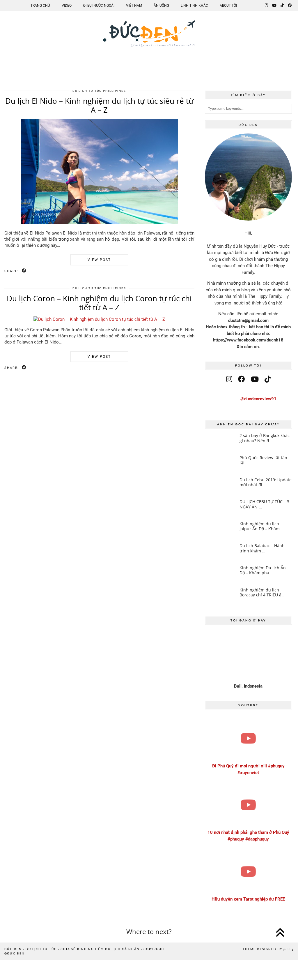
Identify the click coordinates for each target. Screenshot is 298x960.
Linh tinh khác (194, 5)
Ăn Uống (161, 5)
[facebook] (241, 379)
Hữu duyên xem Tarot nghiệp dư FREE (248, 899)
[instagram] (229, 379)
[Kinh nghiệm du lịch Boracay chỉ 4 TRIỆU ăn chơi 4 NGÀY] (220, 596)
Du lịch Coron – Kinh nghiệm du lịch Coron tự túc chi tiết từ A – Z (99, 303)
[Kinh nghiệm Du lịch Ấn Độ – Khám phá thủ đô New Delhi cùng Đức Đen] (220, 574)
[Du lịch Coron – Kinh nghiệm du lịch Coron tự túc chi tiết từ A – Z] (99, 319)
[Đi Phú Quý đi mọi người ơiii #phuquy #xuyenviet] (248, 738)
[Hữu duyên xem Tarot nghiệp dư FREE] (248, 871)
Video (67, 5)
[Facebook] (290, 5)
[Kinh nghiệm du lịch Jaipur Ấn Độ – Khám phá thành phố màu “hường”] (220, 530)
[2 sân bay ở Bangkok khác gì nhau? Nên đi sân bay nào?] (220, 442)
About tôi (228, 5)
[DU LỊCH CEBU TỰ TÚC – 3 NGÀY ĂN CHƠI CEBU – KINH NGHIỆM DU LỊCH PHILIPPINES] (220, 508)
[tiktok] (268, 379)
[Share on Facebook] (24, 270)
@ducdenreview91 (258, 398)
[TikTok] (282, 5)
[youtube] (255, 379)
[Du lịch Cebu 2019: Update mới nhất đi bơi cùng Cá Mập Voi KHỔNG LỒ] (220, 486)
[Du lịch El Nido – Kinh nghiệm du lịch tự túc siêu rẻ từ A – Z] (99, 222)
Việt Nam (134, 5)
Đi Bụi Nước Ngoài (98, 5)
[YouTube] (274, 5)
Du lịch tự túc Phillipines (99, 90)
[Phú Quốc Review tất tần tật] (220, 464)
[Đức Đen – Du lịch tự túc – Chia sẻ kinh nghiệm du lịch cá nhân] (149, 38)
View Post (99, 260)
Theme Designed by (268, 949)
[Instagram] (266, 5)
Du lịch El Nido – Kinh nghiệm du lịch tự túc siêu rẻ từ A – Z (99, 105)
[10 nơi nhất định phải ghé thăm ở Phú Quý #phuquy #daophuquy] (248, 804)
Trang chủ (40, 5)
